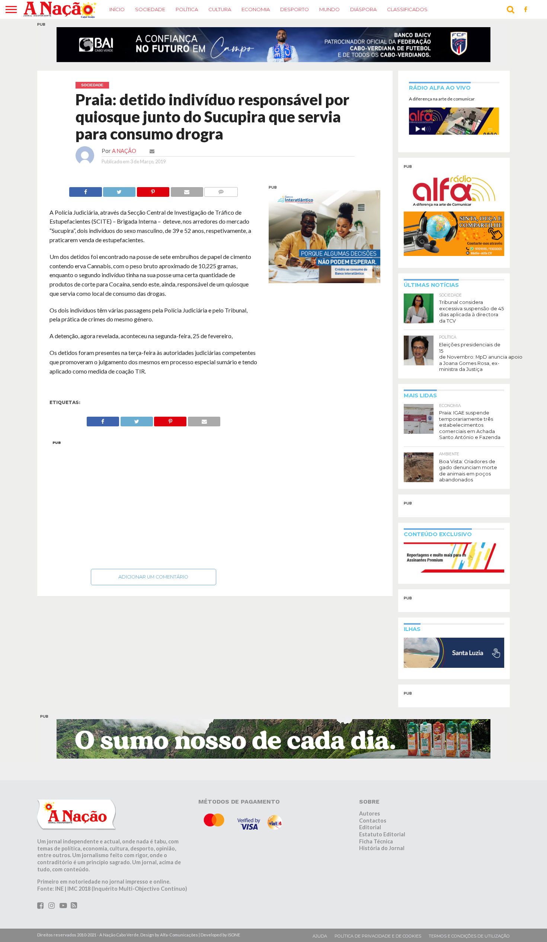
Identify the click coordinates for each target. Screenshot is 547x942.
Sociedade (150, 9)
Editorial (370, 832)
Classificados (407, 9)
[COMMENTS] (221, 194)
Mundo (329, 9)
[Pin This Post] (153, 194)
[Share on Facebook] (85, 194)
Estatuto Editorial (382, 839)
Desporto (294, 9)
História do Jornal (381, 853)
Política (187, 9)
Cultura (219, 9)
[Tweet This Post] (119, 194)
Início (117, 9)
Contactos (372, 825)
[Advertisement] (153, 507)
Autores (369, 818)
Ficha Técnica (376, 846)
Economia (255, 9)
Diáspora (363, 9)
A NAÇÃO (124, 155)
